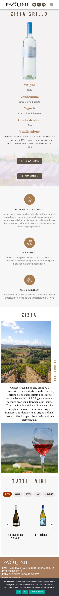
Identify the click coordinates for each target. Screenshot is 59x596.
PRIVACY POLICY (11, 574)
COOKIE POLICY (30, 574)
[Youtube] (44, 5)
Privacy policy (37, 592)
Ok (18, 592)
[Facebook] (34, 5)
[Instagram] (39, 5)
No (25, 592)
